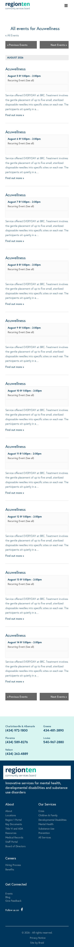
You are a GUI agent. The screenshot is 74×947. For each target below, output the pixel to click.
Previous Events (17, 45)
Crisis (41, 811)
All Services (44, 837)
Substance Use (46, 828)
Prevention (44, 833)
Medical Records (14, 837)
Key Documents (13, 824)
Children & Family (47, 815)
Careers (10, 858)
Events (9, 893)
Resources (10, 833)
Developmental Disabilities (52, 819)
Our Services (47, 804)
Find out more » (14, 115)
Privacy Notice (37, 937)
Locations (10, 815)
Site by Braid (37, 942)
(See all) (30, 80)
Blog (7, 897)
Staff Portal (11, 841)
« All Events (12, 35)
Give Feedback (13, 900)
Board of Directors (15, 846)
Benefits (9, 869)
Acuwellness (15, 68)
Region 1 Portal (13, 819)
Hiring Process (13, 865)
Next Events (59, 45)
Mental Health (46, 824)
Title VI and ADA (14, 828)
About (9, 804)
